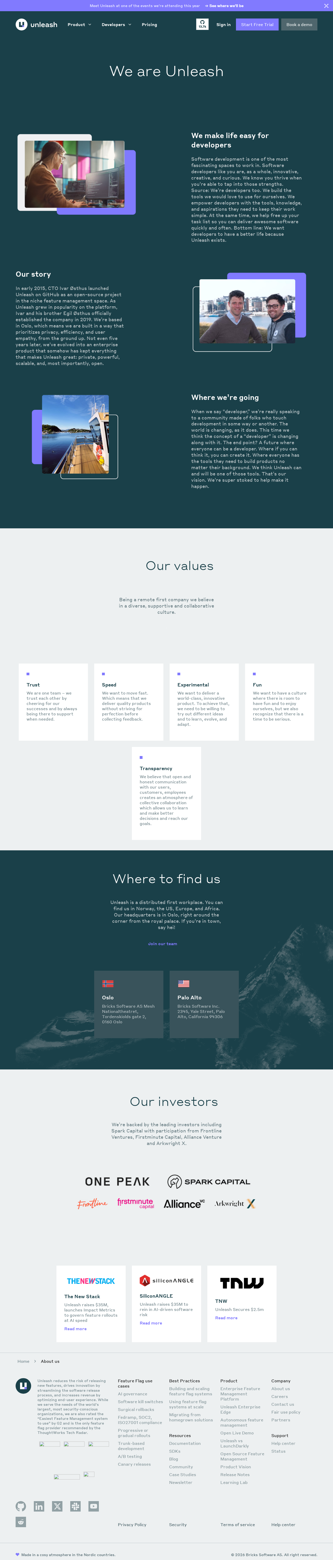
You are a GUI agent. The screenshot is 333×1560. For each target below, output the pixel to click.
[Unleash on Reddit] (21, 1522)
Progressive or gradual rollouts (134, 1432)
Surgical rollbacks (136, 1409)
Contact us (282, 1404)
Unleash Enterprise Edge (240, 1409)
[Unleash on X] (57, 1506)
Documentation (185, 1443)
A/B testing (130, 1456)
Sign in (223, 24)
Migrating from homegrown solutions (191, 1417)
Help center (283, 1443)
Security (178, 1524)
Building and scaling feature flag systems (190, 1391)
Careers (279, 1396)
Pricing (149, 24)
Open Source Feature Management (242, 1456)
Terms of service (237, 1524)
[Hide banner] (326, 6)
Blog (173, 1459)
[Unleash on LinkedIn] (39, 1506)
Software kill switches (140, 1401)
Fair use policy (285, 1412)
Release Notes (235, 1474)
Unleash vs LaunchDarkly (234, 1443)
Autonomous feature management (241, 1422)
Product (76, 24)
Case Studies (182, 1474)
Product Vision (235, 1466)
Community (181, 1466)
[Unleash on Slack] (75, 1506)
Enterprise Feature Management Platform (240, 1394)
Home (23, 1361)
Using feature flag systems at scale (188, 1404)
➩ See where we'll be (224, 5)
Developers (113, 24)
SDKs (175, 1451)
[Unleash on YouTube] (93, 1506)
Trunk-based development (131, 1445)
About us (280, 1388)
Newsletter (181, 1482)
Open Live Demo (237, 1432)
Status (278, 1451)
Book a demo (299, 24)
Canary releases (134, 1464)
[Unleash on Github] (21, 1506)
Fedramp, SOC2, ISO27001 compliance (140, 1419)
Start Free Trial (257, 24)
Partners (280, 1419)
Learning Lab (234, 1482)
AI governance (132, 1393)
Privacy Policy (132, 1524)
